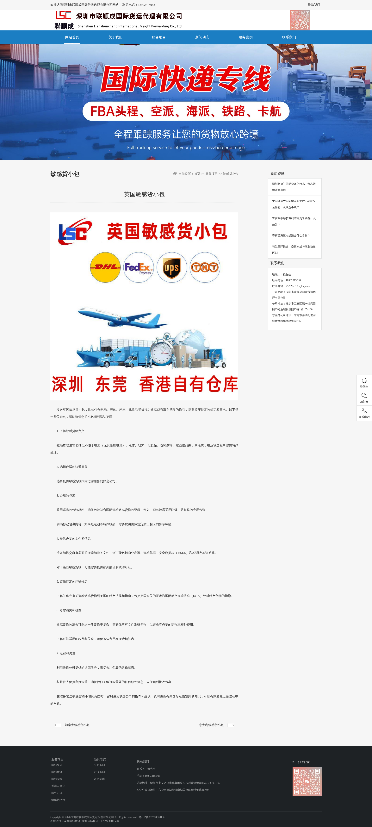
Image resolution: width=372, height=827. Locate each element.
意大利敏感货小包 (211, 725)
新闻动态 (202, 37)
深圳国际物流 (72, 821)
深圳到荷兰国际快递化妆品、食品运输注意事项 (294, 186)
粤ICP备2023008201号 (152, 817)
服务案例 (246, 37)
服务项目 (159, 37)
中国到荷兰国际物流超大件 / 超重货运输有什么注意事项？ (293, 204)
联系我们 (314, 4)
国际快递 (56, 765)
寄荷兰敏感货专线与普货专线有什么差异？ (294, 221)
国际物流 (56, 772)
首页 (197, 173)
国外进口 (56, 793)
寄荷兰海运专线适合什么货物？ (291, 235)
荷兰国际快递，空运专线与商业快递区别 (294, 249)
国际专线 (56, 779)
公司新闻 (99, 765)
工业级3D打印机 (110, 821)
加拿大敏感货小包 (77, 725)
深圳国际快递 (90, 821)
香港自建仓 (58, 786)
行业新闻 (99, 772)
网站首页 (72, 37)
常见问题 (99, 779)
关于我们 (115, 37)
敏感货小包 (230, 173)
